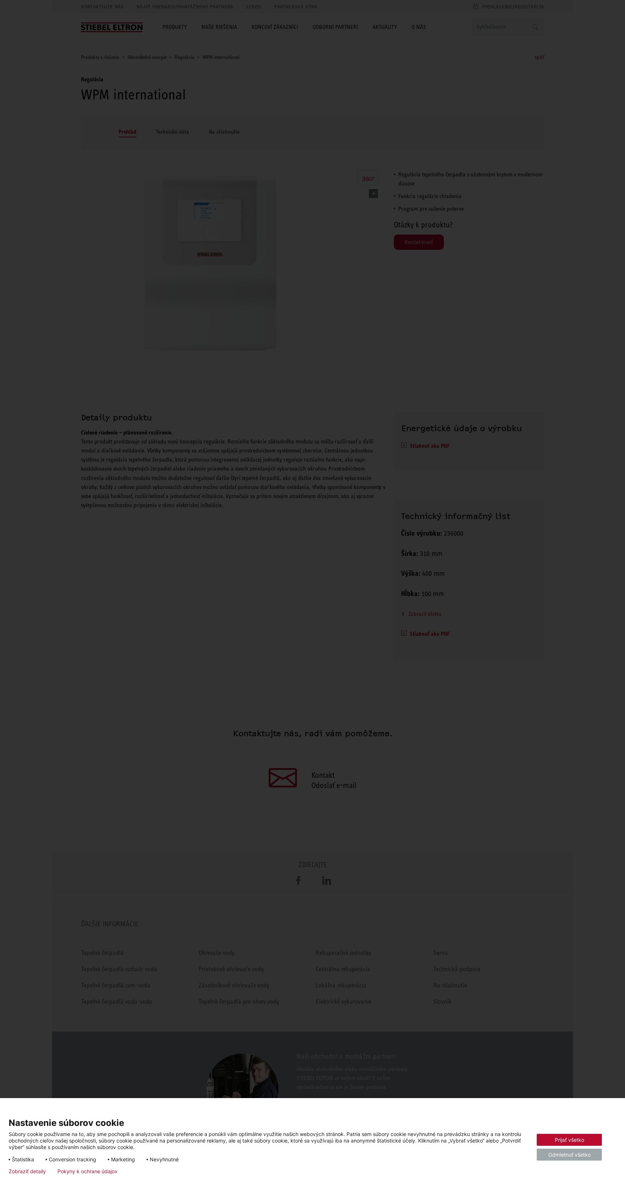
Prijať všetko (569, 1140)
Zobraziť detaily (27, 1171)
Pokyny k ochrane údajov (88, 1171)
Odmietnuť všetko (569, 1155)
